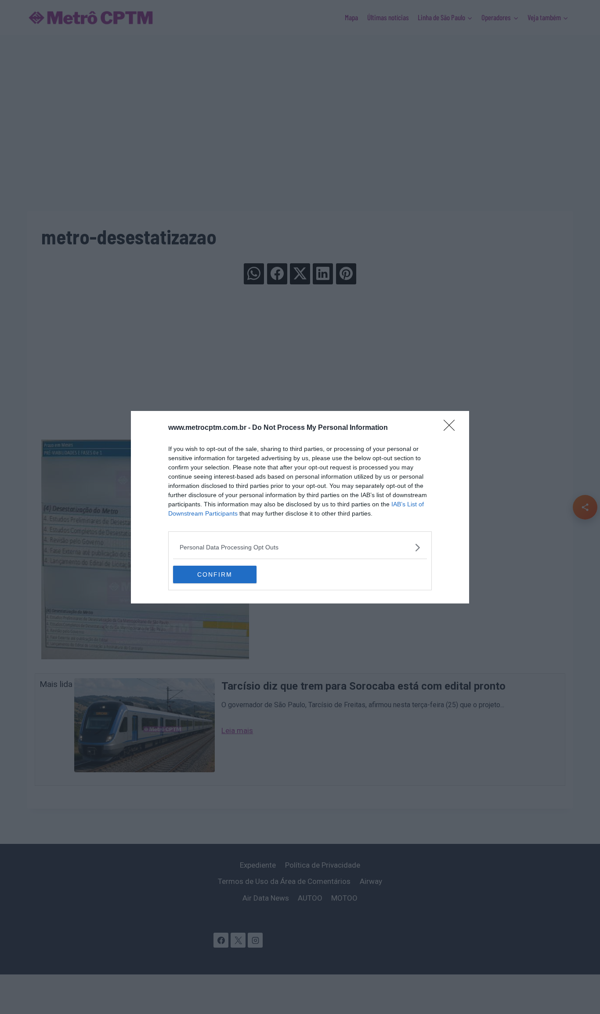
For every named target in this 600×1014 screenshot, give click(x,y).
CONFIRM (214, 574)
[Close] (452, 428)
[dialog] (300, 507)
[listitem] (300, 547)
